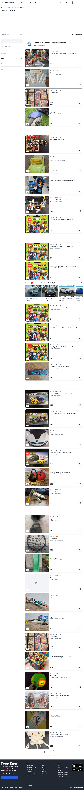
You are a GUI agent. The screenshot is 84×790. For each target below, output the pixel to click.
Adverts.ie (29, 785)
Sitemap (29, 775)
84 (61, 751)
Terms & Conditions (18, 787)
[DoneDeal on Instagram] (16, 773)
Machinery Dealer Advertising (64, 776)
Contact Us (44, 773)
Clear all (20, 34)
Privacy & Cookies (9, 787)
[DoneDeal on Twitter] (6, 773)
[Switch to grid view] (72, 34)
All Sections (15, 7)
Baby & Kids (22, 7)
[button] (34, 2)
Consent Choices (46, 778)
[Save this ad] (80, 64)
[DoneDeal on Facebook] (3, 773)
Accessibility (45, 780)
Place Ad (68, 2)
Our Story (60, 765)
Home (8, 7)
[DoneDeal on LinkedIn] (13, 773)
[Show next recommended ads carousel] (82, 283)
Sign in (9, 777)
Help (43, 765)
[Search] (3, 46)
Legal (2, 787)
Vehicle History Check (32, 773)
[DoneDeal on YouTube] (9, 773)
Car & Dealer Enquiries (63, 772)
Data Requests (45, 775)
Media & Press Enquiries (63, 767)
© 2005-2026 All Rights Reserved (76, 787)
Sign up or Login (78, 2)
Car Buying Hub (30, 778)
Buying (43, 767)
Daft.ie (28, 783)
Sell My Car (29, 771)
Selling (43, 769)
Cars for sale (30, 765)
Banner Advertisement (63, 774)
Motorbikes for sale (31, 767)
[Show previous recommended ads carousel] (79, 283)
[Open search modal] (60, 2)
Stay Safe (44, 771)
